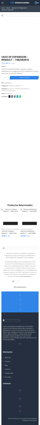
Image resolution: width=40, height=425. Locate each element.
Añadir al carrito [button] (10, 223)
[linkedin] (17, 96)
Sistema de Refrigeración (19, 8)
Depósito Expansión (7, 10)
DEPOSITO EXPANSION (15, 89)
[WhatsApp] (20, 96)
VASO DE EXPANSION (8, 91)
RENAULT (26, 89)
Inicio (3, 8)
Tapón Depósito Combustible (10, 229)
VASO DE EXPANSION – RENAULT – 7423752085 (28, 232)
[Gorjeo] (9, 96)
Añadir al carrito (25, 77)
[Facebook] (12, 96)
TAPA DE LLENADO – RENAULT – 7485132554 (9, 232)
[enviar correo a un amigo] (14, 96)
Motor (8, 8)
